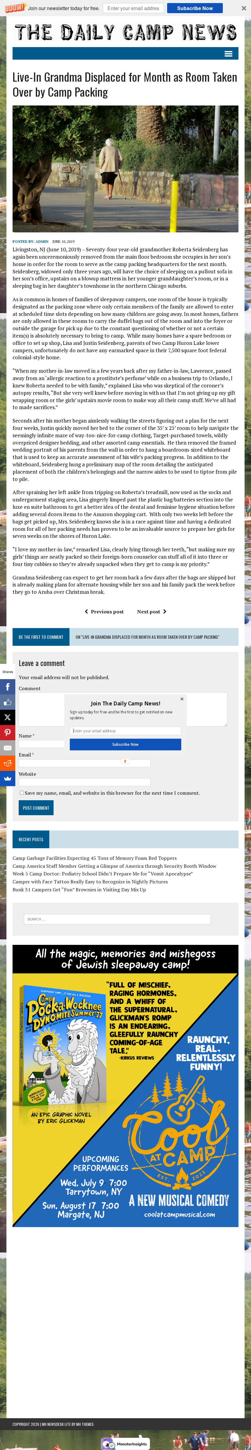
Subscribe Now (125, 744)
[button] (125, 703)
